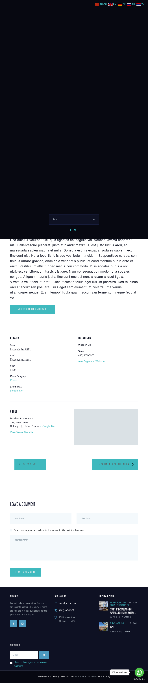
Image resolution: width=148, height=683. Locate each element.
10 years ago (115, 616)
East (112, 627)
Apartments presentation (114, 464)
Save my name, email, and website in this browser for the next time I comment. (49, 530)
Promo (14, 380)
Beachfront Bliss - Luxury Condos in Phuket (56, 676)
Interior (114, 602)
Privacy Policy (104, 676)
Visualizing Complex (119, 605)
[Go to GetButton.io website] (139, 679)
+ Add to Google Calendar (31, 309)
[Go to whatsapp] (139, 672)
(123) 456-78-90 (67, 610)
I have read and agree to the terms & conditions (30, 664)
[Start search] (94, 219)
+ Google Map (48, 426)
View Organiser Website (91, 361)
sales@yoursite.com (68, 603)
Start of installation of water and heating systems (123, 611)
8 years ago (115, 631)
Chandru (127, 616)
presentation (17, 390)
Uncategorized (117, 623)
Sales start (30, 465)
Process (122, 602)
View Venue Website (21, 432)
